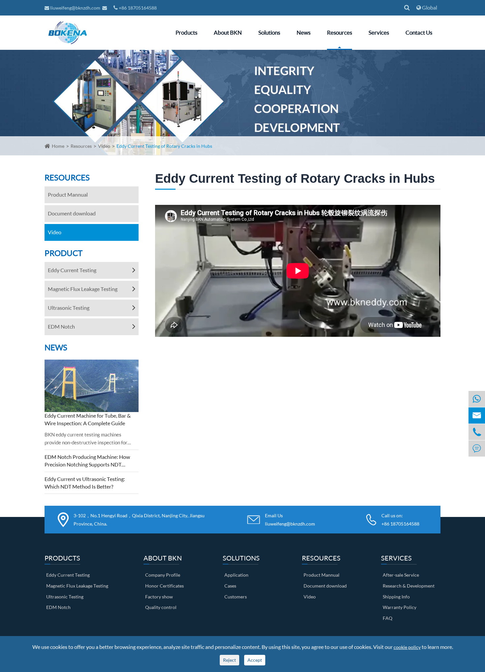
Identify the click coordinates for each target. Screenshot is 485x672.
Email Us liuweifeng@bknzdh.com (290, 520)
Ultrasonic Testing (68, 307)
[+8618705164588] (477, 399)
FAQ (387, 618)
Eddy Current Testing (72, 270)
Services (379, 32)
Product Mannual (68, 194)
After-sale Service (401, 575)
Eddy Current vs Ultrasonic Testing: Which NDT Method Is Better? (85, 483)
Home (58, 146)
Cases (230, 586)
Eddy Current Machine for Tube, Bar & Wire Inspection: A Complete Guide (88, 419)
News (303, 32)
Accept (254, 660)
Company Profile (162, 575)
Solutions (269, 32)
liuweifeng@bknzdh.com (75, 8)
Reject (229, 660)
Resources (339, 32)
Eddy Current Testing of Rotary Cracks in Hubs (164, 146)
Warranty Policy (399, 607)
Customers (235, 596)
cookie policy (407, 647)
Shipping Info (396, 596)
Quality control (161, 607)
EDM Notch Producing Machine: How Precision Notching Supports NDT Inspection (87, 461)
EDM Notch (61, 326)
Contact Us (418, 32)
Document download (72, 213)
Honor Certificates (164, 586)
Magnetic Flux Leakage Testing (82, 289)
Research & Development (409, 586)
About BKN (228, 32)
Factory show (159, 596)
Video (104, 146)
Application (236, 575)
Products (186, 32)
